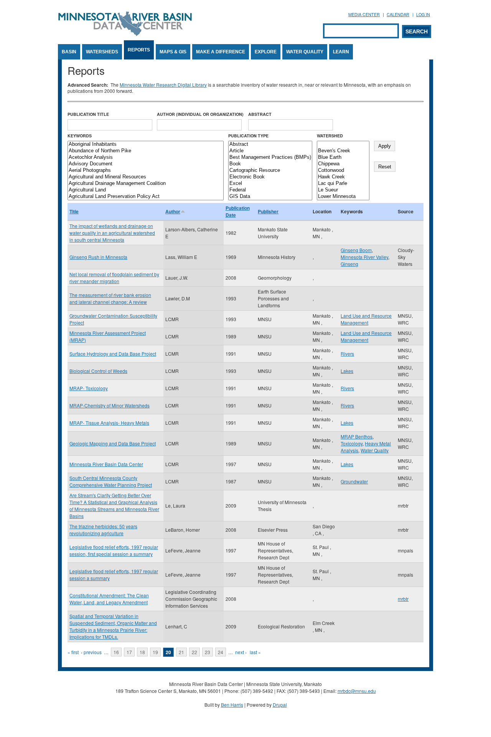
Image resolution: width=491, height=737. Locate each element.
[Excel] (270, 183)
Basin (69, 51)
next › (241, 652)
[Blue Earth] (343, 157)
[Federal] (270, 190)
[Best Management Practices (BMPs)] (270, 157)
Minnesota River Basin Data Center (106, 464)
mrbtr (403, 598)
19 (155, 652)
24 (220, 652)
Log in (423, 14)
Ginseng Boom (356, 250)
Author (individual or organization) (200, 114)
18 (142, 652)
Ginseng (349, 264)
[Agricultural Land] (145, 190)
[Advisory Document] (145, 164)
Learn (341, 51)
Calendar (398, 14)
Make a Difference (220, 51)
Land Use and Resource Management (366, 319)
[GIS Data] (270, 196)
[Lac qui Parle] (343, 183)
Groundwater (354, 481)
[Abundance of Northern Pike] (145, 151)
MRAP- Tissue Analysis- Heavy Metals (109, 422)
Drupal (280, 704)
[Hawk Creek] (343, 177)
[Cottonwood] (343, 170)
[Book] (270, 164)
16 (116, 652)
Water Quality (304, 51)
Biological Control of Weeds (98, 371)
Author (172, 211)
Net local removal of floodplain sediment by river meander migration (114, 277)
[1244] (343, 144)
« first (73, 652)
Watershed (330, 135)
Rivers (347, 353)
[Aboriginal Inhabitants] (145, 144)
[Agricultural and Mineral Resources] (145, 177)
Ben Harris (232, 704)
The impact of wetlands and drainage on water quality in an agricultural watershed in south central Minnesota (112, 233)
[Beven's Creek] (343, 151)
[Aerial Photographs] (145, 170)
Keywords (80, 135)
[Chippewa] (343, 164)
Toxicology (351, 443)
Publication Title (88, 114)
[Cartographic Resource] (270, 170)
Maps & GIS (173, 51)
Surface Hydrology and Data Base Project (112, 353)
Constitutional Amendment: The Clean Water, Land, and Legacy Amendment (109, 598)
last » (255, 652)
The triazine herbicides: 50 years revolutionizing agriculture (103, 529)
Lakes (347, 371)
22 (194, 652)
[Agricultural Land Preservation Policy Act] (145, 196)
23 (207, 652)
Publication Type (248, 135)
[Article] (270, 151)
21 (181, 652)
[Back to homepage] (125, 34)
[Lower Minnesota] (343, 196)
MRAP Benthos (356, 436)
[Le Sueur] (343, 190)
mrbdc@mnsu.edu (357, 691)
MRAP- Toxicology (88, 388)
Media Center (364, 14)
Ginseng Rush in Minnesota (98, 257)
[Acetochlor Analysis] (145, 157)
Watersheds (102, 51)
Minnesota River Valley (364, 257)
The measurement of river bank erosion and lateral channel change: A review (110, 298)
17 (129, 652)
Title (74, 211)
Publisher (268, 211)
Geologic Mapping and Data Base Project (112, 443)
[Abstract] (270, 144)
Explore (266, 51)
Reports (139, 50)
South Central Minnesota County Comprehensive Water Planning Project (110, 481)
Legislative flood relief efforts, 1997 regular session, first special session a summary (113, 550)
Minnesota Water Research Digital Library (163, 84)
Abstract (260, 114)
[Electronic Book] (270, 177)
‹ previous (91, 652)
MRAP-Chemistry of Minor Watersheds (109, 405)
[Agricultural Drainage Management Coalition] (145, 183)
